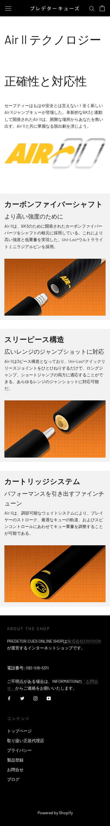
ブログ (13, 779)
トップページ (19, 730)
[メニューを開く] (8, 8)
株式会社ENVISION (84, 641)
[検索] (91, 8)
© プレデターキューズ (54, 804)
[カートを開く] (102, 8)
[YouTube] (49, 698)
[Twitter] (22, 698)
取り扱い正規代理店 (25, 740)
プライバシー (19, 750)
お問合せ (15, 769)
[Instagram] (35, 698)
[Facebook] (9, 698)
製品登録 (15, 759)
